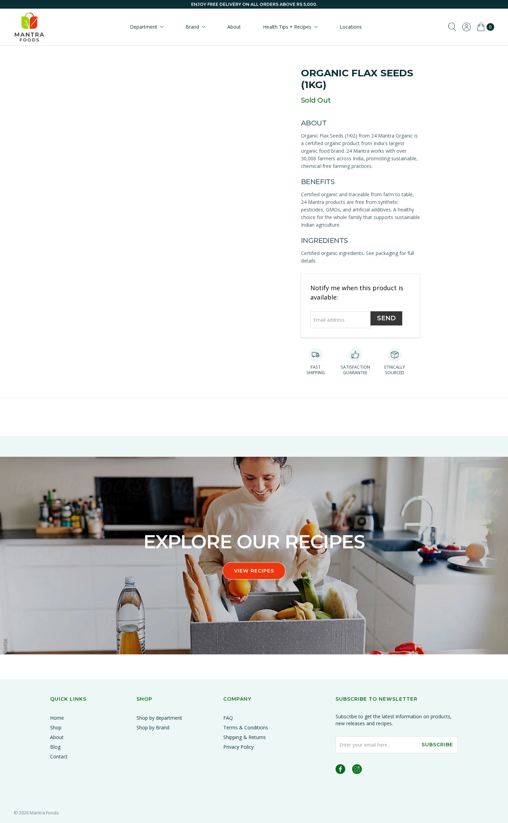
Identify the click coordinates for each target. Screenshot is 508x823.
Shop (56, 727)
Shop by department (159, 718)
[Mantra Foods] (29, 26)
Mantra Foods (44, 813)
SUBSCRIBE (437, 744)
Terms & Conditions (245, 727)
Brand (192, 26)
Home (57, 718)
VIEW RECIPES (254, 571)
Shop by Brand (153, 727)
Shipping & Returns (244, 737)
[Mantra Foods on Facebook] (340, 770)
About (234, 26)
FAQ (228, 718)
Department (143, 26)
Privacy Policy (238, 747)
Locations (351, 26)
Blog (55, 747)
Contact (59, 756)
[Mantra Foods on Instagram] (357, 770)
